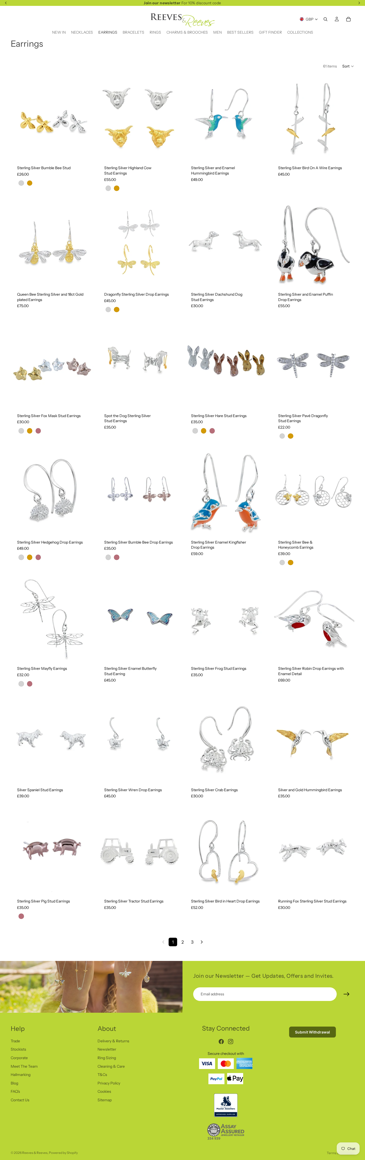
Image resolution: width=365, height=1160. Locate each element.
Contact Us (20, 1100)
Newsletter (107, 1049)
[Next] (202, 942)
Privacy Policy (109, 1082)
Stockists (18, 1049)
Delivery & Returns (113, 1040)
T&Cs (102, 1074)
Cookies (104, 1091)
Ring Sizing (107, 1057)
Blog (14, 1082)
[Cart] (348, 19)
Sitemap (105, 1100)
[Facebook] (221, 1041)
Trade (15, 1040)
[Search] (325, 19)
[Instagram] (230, 1041)
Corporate (19, 1057)
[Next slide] (85, 118)
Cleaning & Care (111, 1066)
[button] (348, 66)
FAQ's (15, 1091)
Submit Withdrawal (312, 1032)
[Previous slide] (19, 118)
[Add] (346, 151)
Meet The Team (24, 1066)
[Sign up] (346, 994)
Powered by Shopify (63, 1153)
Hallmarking (20, 1074)
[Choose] (85, 151)
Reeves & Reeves (35, 1153)
